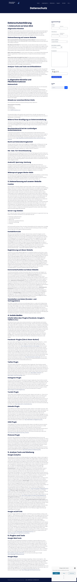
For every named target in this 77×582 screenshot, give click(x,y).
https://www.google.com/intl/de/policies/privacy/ (24, 531)
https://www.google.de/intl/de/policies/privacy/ (31, 569)
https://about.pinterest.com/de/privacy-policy (32, 449)
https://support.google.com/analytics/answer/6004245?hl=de (34, 495)
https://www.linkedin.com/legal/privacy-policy (33, 419)
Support (58, 3)
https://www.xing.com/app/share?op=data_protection (18, 432)
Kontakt (63, 3)
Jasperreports (45, 3)
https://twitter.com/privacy (36, 372)
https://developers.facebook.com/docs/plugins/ (30, 346)
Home (38, 3)
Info (68, 3)
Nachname (61, 26)
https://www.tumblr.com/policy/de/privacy (23, 404)
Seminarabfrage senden (56, 76)
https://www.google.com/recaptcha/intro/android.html (18, 533)
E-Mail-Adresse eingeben (55, 34)
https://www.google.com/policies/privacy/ (16, 554)
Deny (64, 573)
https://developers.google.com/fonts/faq (16, 552)
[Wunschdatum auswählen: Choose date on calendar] (61, 47)
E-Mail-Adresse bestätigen (62, 34)
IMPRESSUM (30, 579)
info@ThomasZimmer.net (15, 110)
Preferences (72, 573)
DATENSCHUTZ (36, 579)
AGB (26, 579)
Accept (56, 573)
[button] (74, 568)
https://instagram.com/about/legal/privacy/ (16, 389)
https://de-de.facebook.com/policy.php (32, 357)
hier (10, 327)
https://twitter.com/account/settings (15, 375)
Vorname (52, 26)
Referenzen (52, 3)
